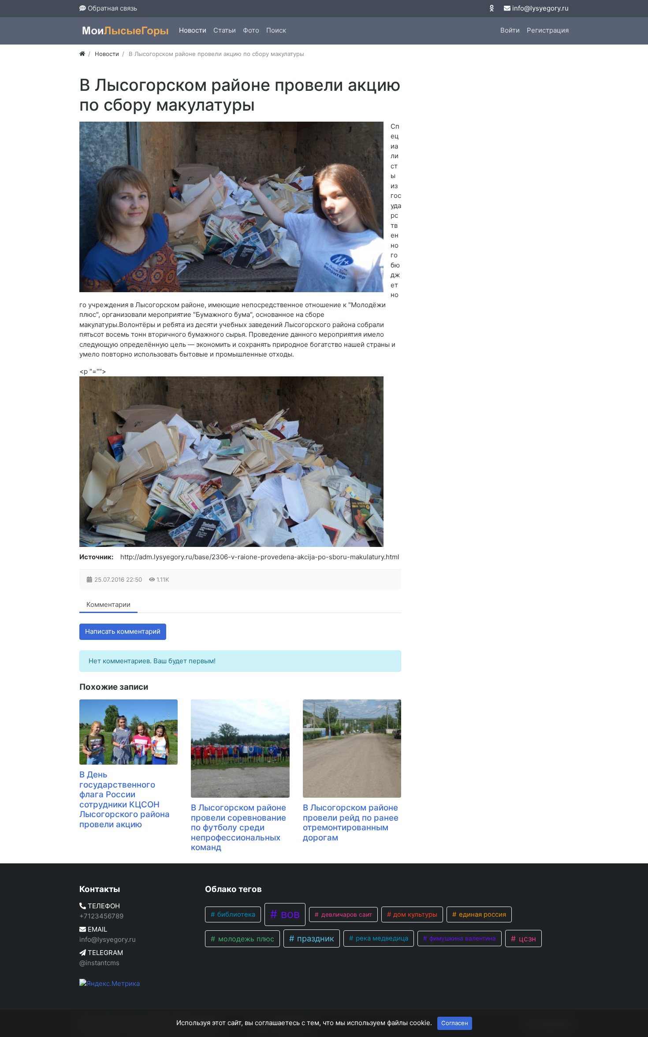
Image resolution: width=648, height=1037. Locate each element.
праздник (314, 938)
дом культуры (414, 914)
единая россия (481, 914)
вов (289, 914)
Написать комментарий (122, 631)
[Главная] (82, 53)
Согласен (454, 1022)
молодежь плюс (245, 938)
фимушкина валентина (462, 938)
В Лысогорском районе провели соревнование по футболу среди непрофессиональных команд (238, 827)
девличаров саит (346, 914)
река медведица (381, 938)
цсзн (526, 938)
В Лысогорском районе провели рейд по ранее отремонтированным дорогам (350, 823)
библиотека (235, 914)
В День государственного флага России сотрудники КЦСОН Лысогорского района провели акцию (124, 799)
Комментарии (108, 604)
